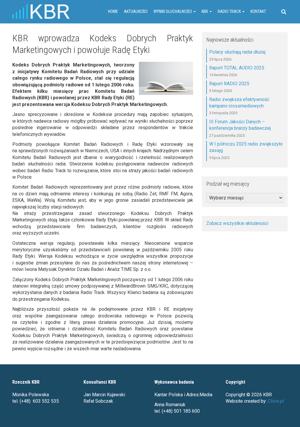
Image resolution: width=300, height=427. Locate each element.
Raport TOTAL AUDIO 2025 (236, 68)
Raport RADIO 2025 (229, 83)
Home (113, 11)
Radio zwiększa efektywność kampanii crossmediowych (239, 103)
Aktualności (136, 11)
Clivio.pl (276, 401)
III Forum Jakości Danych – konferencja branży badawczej (240, 125)
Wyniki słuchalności (173, 11)
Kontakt (258, 11)
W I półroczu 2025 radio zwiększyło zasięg (246, 147)
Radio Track (230, 11)
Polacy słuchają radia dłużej (237, 52)
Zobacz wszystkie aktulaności (237, 223)
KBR (205, 11)
